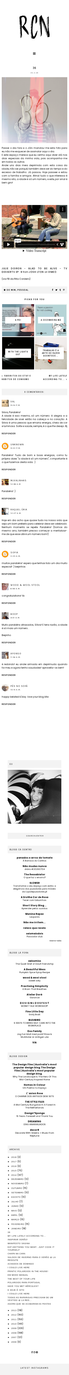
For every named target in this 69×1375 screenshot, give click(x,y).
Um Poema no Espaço (34, 1087)
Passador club (35, 936)
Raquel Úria (19, 509)
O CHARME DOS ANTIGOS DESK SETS (34, 1096)
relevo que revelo (34, 928)
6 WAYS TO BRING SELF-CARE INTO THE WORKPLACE (34, 1024)
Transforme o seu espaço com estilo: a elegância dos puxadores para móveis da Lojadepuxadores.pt (34, 888)
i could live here (19, 1294)
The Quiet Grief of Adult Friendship (34, 963)
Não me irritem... (34, 922)
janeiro (16, 1229)
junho (15, 1206)
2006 (14, 1342)
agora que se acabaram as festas (29, 1304)
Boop (14, 614)
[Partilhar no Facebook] (52, 290)
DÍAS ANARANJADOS (35, 1124)
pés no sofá (19, 686)
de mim (11, 290)
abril (15, 1215)
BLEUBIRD (34, 1020)
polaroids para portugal (24, 1282)
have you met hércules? (23, 1286)
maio (14, 1211)
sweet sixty (34, 980)
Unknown (17, 444)
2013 (14, 1310)
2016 (14, 1166)
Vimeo (52, 272)
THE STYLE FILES (34, 1101)
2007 (14, 1337)
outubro (17, 1188)
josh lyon (36, 272)
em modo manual (18, 1275)
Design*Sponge (35, 1113)
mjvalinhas (18, 480)
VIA (34, 1042)
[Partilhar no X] (56, 290)
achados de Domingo (21, 1264)
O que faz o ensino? (35, 877)
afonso (16, 653)
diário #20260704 (35, 869)
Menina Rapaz (34, 914)
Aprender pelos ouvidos (34, 908)
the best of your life (21, 1279)
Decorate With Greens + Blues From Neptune (34, 1134)
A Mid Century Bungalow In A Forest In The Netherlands (35, 1106)
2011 (14, 1319)
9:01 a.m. (15, 618)
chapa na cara (16, 1254)
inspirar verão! (18, 1240)
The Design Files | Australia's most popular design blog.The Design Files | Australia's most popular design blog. (34, 1069)
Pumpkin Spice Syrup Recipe (34, 972)
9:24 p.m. (16, 405)
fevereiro (18, 1224)
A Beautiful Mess (34, 969)
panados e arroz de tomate (35, 857)
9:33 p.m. (16, 448)
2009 (14, 1328)
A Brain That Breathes (34, 989)
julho (15, 1202)
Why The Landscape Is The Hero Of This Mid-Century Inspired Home (35, 1078)
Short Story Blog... (34, 905)
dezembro (18, 1179)
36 (9, 1232)
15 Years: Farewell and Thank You (34, 1116)
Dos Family (34, 1031)
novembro (18, 1184)
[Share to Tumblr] (60, 290)
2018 (14, 1157)
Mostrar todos (55, 941)
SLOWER (35, 883)
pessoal (23, 290)
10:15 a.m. (16, 690)
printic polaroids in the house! (28, 1271)
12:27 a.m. (16, 513)
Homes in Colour (34, 1084)
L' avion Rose (34, 1093)
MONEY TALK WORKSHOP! (34, 1006)
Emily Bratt (34, 1014)
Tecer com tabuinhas (34, 900)
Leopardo (35, 916)
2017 (14, 1162)
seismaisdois (34, 933)
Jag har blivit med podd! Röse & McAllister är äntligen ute (34, 1036)
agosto (16, 1197)
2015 (14, 1171)
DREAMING (34, 1121)
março (15, 1220)
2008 (14, 1333)
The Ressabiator (34, 874)
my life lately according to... (27, 1236)
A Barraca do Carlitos (34, 860)
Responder (9, 433)
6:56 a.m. (16, 588)
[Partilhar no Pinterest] (64, 290)
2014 (14, 1175)
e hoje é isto (16, 1290)
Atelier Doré (34, 994)
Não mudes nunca (35, 866)
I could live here (19, 1267)
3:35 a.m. (16, 556)
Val (13, 401)
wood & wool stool (25, 585)
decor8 (34, 1129)
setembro (18, 1193)
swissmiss (34, 960)
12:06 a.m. (16, 484)
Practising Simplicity (34, 986)
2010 (14, 1324)
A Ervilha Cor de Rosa (34, 897)
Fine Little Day (34, 1011)
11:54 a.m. (16, 657)
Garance (34, 997)
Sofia (14, 552)
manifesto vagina (19, 1243)
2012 (14, 1315)
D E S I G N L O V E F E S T (34, 1003)
